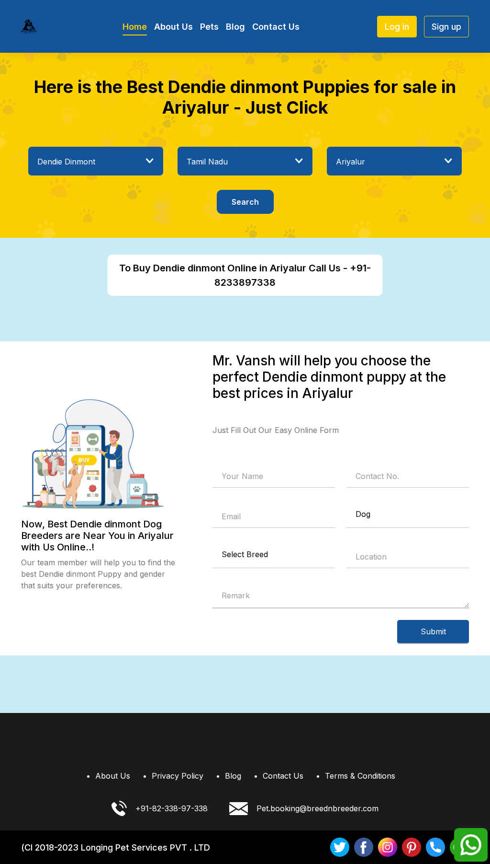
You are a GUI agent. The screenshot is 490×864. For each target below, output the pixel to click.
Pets (209, 27)
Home (134, 27)
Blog (235, 27)
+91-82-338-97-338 (171, 808)
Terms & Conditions (360, 776)
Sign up (446, 27)
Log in (397, 27)
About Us (173, 27)
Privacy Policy (177, 776)
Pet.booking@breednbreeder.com (317, 808)
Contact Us (276, 27)
